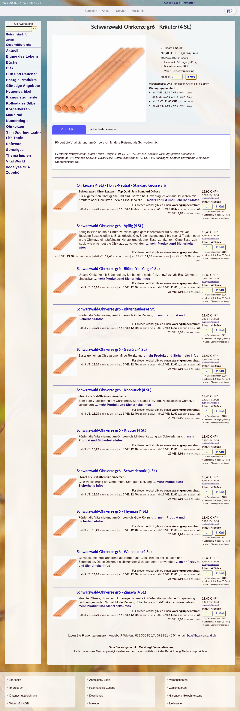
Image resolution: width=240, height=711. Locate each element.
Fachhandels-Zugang (102, 687)
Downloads (96, 695)
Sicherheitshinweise (102, 129)
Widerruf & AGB (19, 703)
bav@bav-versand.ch (201, 635)
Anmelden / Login (99, 679)
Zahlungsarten (178, 687)
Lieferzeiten (176, 703)
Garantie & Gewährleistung (185, 695)
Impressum (16, 687)
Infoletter (94, 703)
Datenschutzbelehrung (23, 695)
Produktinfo (69, 129)
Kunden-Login (172, 2)
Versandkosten (178, 679)
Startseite (15, 679)
